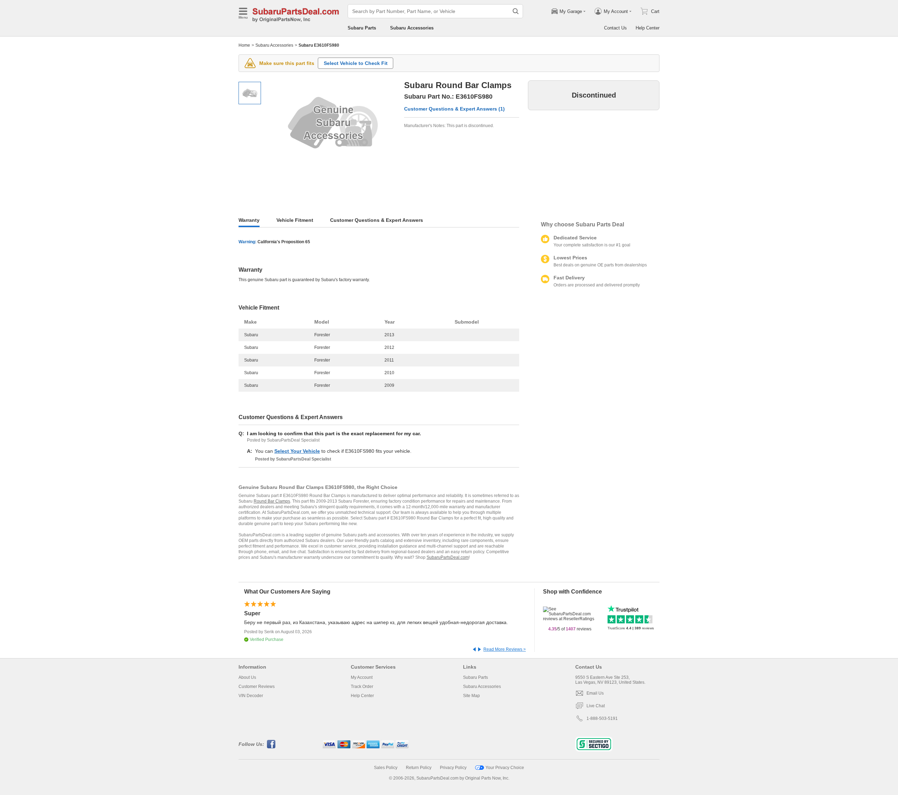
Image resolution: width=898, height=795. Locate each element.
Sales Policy (385, 767)
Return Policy (418, 767)
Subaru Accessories (412, 28)
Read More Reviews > (504, 649)
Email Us (595, 693)
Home (244, 45)
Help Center (647, 28)
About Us (247, 677)
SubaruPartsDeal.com (448, 557)
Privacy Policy (453, 767)
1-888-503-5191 (602, 718)
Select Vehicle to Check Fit (356, 63)
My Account (362, 677)
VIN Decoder (251, 695)
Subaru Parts (362, 28)
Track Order (362, 686)
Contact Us (615, 28)
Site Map (471, 695)
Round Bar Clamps (272, 501)
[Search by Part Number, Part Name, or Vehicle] (515, 11)
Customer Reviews (257, 686)
